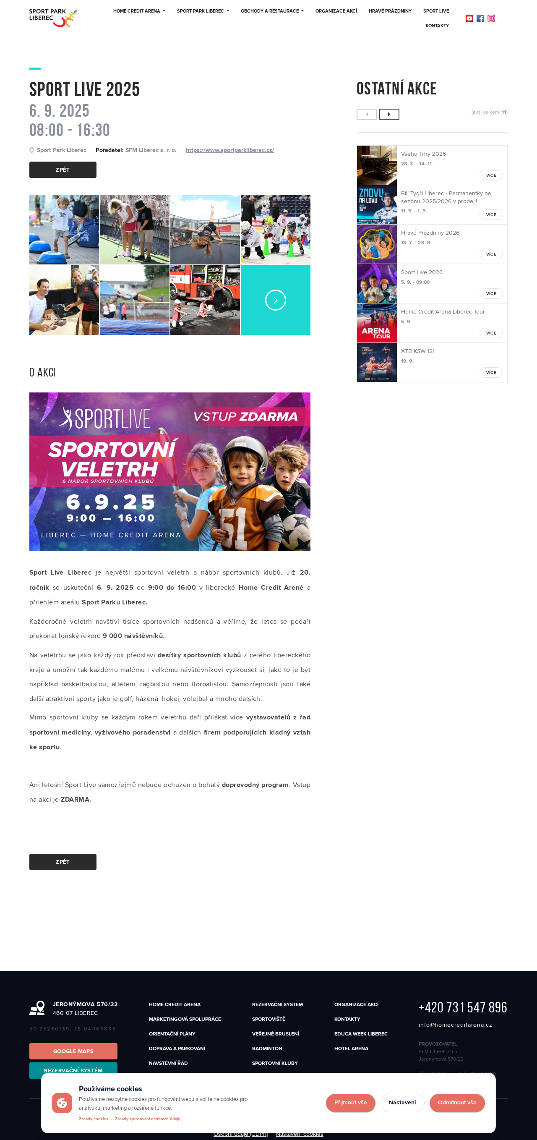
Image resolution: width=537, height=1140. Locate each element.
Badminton (267, 1049)
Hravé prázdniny (390, 11)
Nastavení (402, 1102)
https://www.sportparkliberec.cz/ (230, 150)
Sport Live (436, 11)
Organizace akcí (336, 11)
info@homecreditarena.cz (455, 1025)
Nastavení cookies (299, 1134)
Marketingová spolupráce (185, 1019)
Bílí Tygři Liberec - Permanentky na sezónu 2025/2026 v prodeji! (446, 197)
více (491, 175)
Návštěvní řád (168, 1063)
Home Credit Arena (136, 11)
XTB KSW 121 (418, 351)
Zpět (63, 170)
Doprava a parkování (177, 1049)
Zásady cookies (93, 1119)
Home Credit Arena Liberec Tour (443, 312)
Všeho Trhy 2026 (423, 154)
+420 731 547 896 (463, 1007)
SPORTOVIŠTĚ (268, 1019)
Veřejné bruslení (275, 1034)
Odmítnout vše (457, 1102)
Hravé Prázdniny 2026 (430, 233)
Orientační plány (172, 1034)
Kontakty (437, 26)
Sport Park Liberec (200, 11)
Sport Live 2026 (422, 272)
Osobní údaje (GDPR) (241, 1134)
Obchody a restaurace (270, 11)
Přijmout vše (350, 1102)
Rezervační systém (277, 1004)
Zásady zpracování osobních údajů (147, 1119)
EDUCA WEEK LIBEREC (361, 1034)
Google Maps (73, 1051)
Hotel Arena (351, 1049)
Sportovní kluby (275, 1063)
